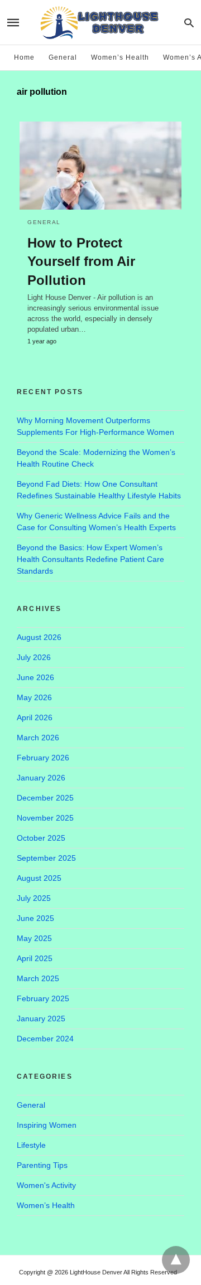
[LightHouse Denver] (99, 22)
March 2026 (38, 737)
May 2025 (34, 938)
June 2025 (35, 918)
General (63, 57)
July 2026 (34, 657)
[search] (189, 22)
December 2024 (45, 1038)
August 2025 (39, 878)
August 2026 (39, 637)
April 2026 (34, 717)
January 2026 (41, 777)
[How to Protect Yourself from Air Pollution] (100, 166)
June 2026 (35, 677)
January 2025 (41, 1018)
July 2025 (34, 898)
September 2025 (46, 858)
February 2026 (43, 757)
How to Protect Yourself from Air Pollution (81, 261)
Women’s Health (120, 57)
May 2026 (34, 697)
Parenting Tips (42, 1165)
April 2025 (34, 958)
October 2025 (41, 837)
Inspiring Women (46, 1125)
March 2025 (38, 978)
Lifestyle (31, 1145)
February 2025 (43, 998)
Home (24, 57)
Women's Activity (46, 1185)
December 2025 (45, 797)
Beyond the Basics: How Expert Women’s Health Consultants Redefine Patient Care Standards (90, 559)
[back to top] (176, 1260)
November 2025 (45, 817)
